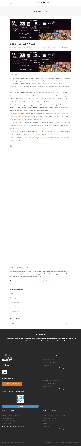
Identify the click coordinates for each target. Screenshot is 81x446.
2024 (20, 281)
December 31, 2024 (30, 47)
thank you (51, 281)
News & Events (51, 47)
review (39, 281)
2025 (23, 281)
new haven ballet (31, 281)
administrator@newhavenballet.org (53, 368)
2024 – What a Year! (23, 44)
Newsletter (13, 307)
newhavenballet (17, 47)
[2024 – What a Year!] (40, 29)
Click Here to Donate (47, 134)
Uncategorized (14, 311)
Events (44, 47)
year (55, 281)
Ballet (39, 47)
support (44, 281)
